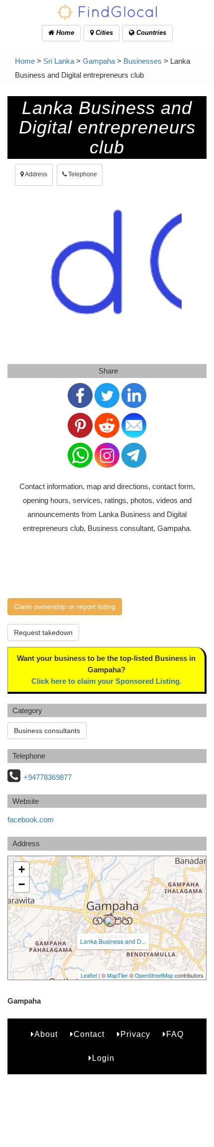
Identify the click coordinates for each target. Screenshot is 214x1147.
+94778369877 (47, 777)
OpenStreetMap (154, 975)
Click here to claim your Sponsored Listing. (106, 681)
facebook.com (30, 819)
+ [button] (21, 869)
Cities (103, 32)
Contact (89, 1034)
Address (35, 174)
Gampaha (99, 61)
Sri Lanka (58, 61)
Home (64, 32)
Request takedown (43, 633)
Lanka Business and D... (113, 941)
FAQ (175, 1034)
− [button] (21, 884)
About (46, 1034)
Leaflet (89, 975)
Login (103, 1058)
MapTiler (117, 975)
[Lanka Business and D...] (110, 921)
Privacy (135, 1034)
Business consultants (47, 731)
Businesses (142, 61)
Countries (150, 32)
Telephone (82, 174)
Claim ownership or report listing (64, 607)
